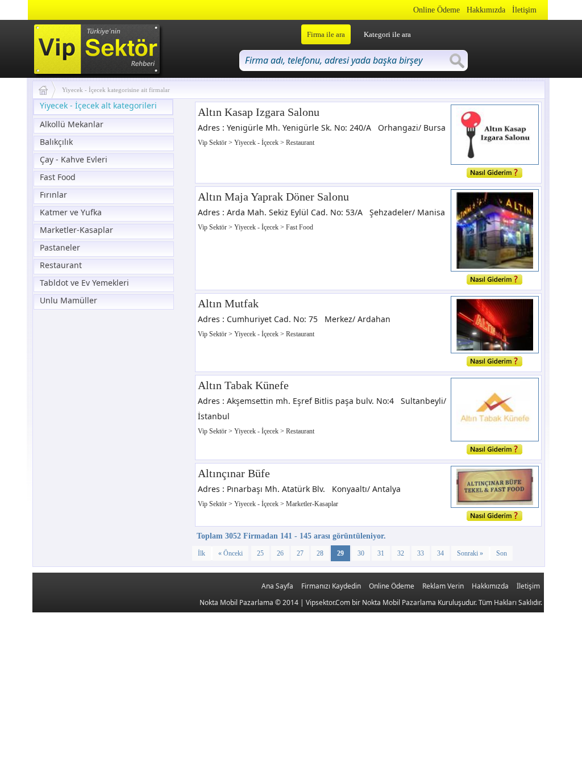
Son (501, 553)
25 (260, 553)
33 (420, 553)
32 (400, 553)
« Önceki (230, 553)
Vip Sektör (213, 143)
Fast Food (58, 177)
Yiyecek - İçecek (257, 143)
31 (380, 553)
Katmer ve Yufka (71, 212)
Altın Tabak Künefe (243, 385)
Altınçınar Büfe (234, 473)
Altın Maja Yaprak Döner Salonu (273, 196)
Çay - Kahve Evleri (73, 159)
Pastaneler (60, 247)
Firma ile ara (326, 34)
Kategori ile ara (387, 34)
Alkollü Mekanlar (71, 124)
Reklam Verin (443, 586)
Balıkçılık (56, 141)
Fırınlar (53, 194)
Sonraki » (470, 553)
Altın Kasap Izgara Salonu (258, 112)
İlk (201, 553)
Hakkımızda (486, 10)
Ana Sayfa (277, 586)
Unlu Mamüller (68, 300)
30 (360, 553)
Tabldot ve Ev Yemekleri (84, 282)
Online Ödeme (436, 10)
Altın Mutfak (228, 303)
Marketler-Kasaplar (76, 229)
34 (440, 553)
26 (280, 553)
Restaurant (61, 265)
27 (300, 553)
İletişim (524, 10)
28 (320, 553)
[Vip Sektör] (47, 89)
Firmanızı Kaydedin (331, 586)
